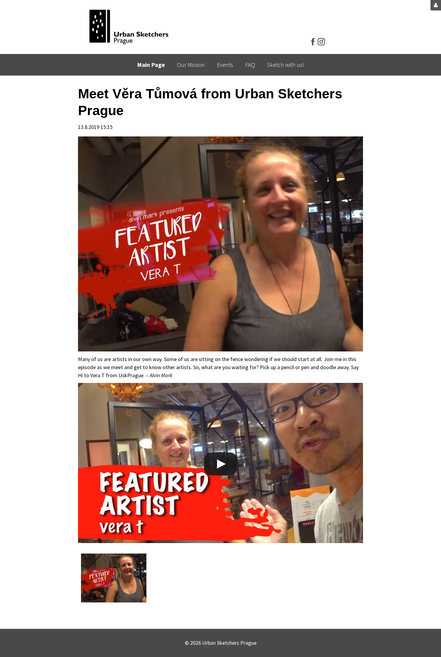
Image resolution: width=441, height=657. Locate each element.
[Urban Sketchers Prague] (129, 27)
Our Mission (191, 64)
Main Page (151, 64)
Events (225, 64)
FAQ (250, 64)
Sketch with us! (285, 64)
